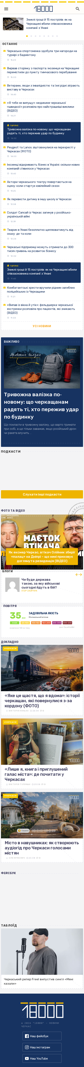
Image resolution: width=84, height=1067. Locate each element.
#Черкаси (10, 648)
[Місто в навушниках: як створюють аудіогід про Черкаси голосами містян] (42, 827)
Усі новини (42, 326)
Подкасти (11, 451)
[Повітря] (42, 624)
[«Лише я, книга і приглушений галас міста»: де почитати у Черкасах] (42, 753)
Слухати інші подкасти (42, 494)
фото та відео (13, 510)
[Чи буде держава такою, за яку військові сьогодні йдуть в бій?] (42, 583)
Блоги (7, 571)
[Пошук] (76, 9)
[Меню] (6, 9)
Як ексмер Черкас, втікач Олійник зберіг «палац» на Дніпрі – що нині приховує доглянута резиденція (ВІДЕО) (42, 556)
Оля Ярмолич (17, 858)
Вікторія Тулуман (19, 784)
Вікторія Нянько (19, 711)
